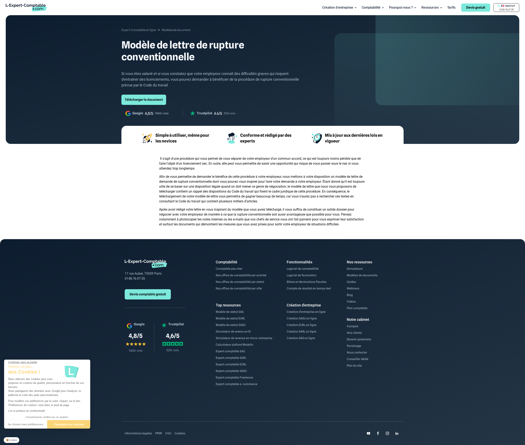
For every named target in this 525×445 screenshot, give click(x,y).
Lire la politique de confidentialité (26, 410)
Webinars (353, 288)
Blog (350, 295)
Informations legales (138, 433)
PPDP (158, 433)
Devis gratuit (475, 7)
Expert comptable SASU (231, 371)
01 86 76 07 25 (135, 278)
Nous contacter (357, 352)
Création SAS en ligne (301, 338)
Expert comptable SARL (231, 357)
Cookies (180, 433)
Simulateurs (355, 268)
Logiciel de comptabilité (303, 268)
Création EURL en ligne (301, 325)
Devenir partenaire (359, 339)
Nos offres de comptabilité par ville (239, 288)
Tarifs (451, 7)
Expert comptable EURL (231, 364)
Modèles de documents (362, 275)
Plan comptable (357, 308)
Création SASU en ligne (302, 318)
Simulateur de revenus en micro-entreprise (244, 338)
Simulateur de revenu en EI (233, 331)
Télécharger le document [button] (144, 100)
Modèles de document (176, 30)
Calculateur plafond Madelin (234, 344)
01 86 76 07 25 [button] (506, 9)
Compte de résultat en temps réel (309, 288)
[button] (11, 440)
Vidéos (351, 301)
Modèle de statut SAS (230, 311)
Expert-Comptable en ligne (138, 30)
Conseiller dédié (357, 359)
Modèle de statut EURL (230, 318)
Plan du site (354, 365)
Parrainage (354, 346)
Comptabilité (371, 7)
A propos (352, 326)
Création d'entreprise (337, 7)
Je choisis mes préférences (25, 424)
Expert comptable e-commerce (236, 384)
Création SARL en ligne (301, 331)
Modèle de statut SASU (230, 325)
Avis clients (354, 332)
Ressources (430, 7)
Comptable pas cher (229, 268)
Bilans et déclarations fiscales (306, 281)
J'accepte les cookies (69, 424)
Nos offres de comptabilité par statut (240, 281)
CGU (168, 433)
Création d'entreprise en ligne (306, 311)
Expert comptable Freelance (234, 377)
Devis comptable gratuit (148, 294)
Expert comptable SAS (230, 351)
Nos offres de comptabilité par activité (241, 275)
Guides (351, 281)
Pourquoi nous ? (401, 7)
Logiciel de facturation (301, 275)
